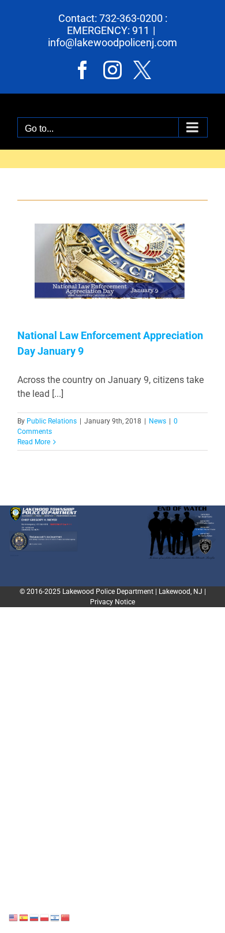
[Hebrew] (55, 917)
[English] (14, 917)
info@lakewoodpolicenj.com (112, 42)
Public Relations (52, 421)
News (157, 421)
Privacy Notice (112, 602)
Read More (33, 442)
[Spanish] (24, 917)
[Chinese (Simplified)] (66, 917)
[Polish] (45, 917)
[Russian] (34, 917)
